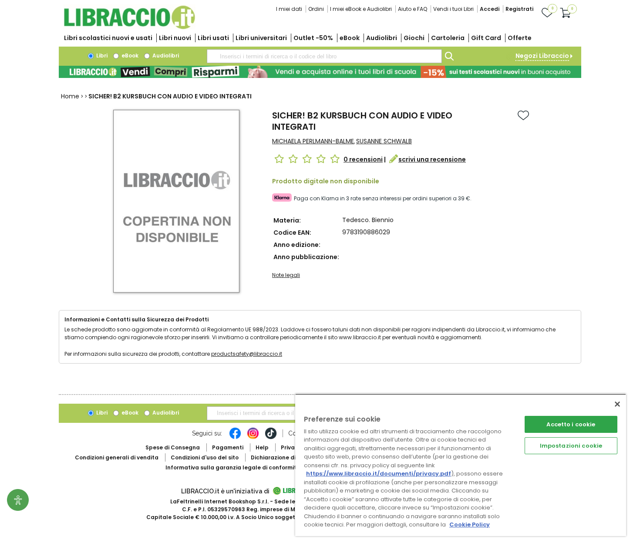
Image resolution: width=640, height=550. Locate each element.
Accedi (489, 9)
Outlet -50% (313, 38)
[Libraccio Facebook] (235, 438)
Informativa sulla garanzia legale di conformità (232, 467)
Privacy (291, 447)
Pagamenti (227, 447)
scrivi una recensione (432, 159)
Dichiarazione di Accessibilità (292, 457)
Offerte (520, 38)
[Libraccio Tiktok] (271, 438)
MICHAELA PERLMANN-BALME (313, 141)
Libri (101, 55)
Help (262, 447)
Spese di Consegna (172, 447)
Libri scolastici (108, 38)
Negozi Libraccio (542, 55)
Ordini (316, 9)
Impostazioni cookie (571, 446)
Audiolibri (381, 38)
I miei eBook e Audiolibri (361, 9)
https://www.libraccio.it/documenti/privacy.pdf (378, 473)
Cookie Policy (469, 524)
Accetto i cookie (570, 424)
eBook (350, 38)
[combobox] (324, 56)
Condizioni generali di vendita (116, 457)
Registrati (519, 9)
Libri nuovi (175, 38)
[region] (460, 465)
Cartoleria (448, 38)
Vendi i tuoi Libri (453, 9)
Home (70, 96)
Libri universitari (261, 38)
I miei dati (289, 9)
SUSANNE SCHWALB (384, 141)
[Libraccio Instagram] (253, 438)
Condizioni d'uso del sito (205, 457)
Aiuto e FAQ (412, 9)
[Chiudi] (617, 404)
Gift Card (486, 38)
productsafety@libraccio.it (246, 354)
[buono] (320, 72)
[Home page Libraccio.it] (129, 27)
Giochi (414, 38)
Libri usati (213, 38)
